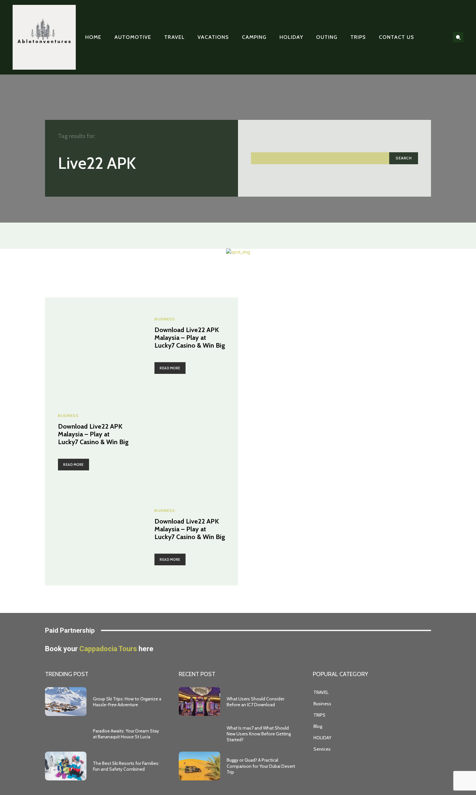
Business (164, 319)
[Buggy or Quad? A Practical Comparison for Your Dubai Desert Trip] (199, 766)
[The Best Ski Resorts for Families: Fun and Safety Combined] (65, 766)
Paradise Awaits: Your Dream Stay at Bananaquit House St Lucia (126, 734)
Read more (170, 368)
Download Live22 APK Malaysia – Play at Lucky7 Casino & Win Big (189, 337)
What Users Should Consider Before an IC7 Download (255, 702)
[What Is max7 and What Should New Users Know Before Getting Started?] (199, 733)
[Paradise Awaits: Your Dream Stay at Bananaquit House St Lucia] (65, 733)
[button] (458, 37)
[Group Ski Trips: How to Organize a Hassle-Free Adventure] (65, 701)
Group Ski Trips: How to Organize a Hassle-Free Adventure (127, 702)
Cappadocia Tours (108, 649)
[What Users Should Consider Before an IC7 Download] (199, 701)
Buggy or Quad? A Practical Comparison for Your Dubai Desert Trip (261, 766)
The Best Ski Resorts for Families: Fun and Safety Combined (126, 766)
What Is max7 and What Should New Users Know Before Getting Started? (259, 734)
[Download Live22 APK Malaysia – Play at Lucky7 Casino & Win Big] (93, 345)
